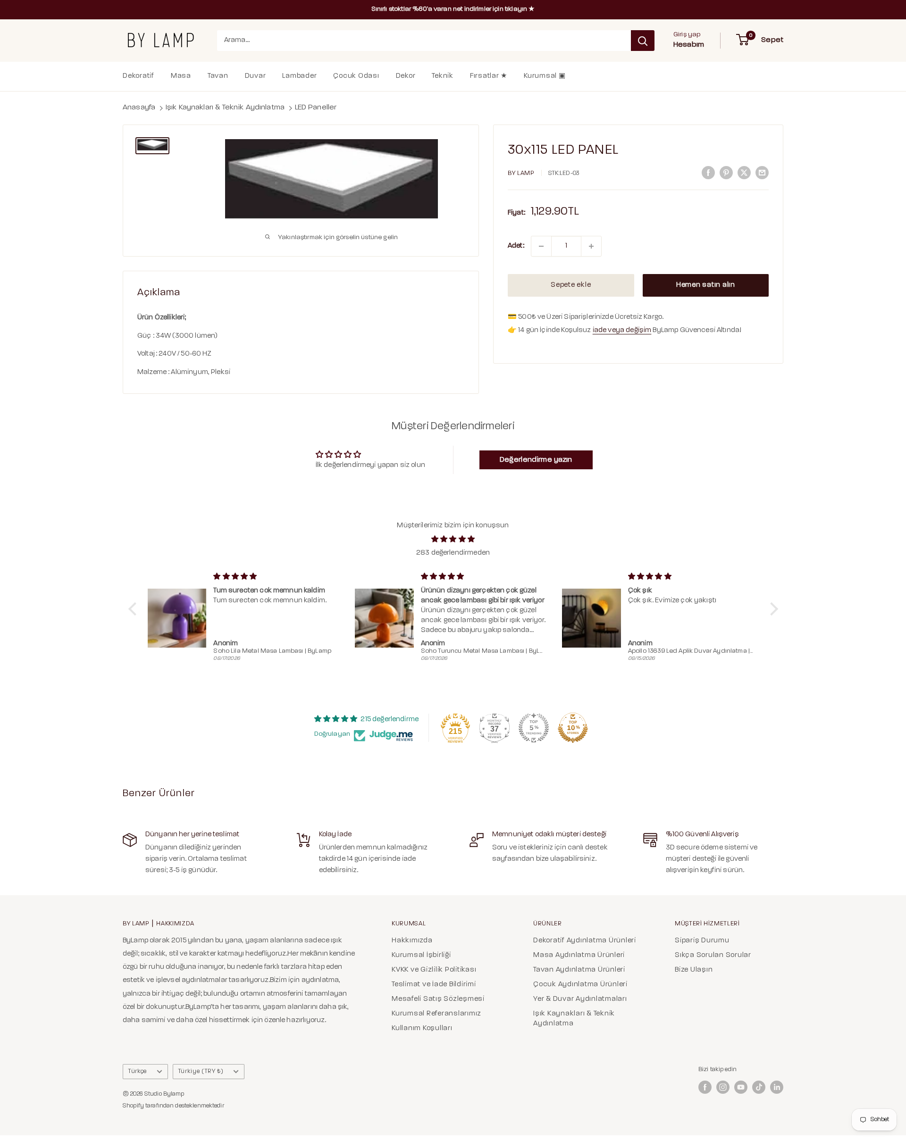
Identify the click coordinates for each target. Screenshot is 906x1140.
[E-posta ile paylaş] (762, 173)
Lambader (299, 76)
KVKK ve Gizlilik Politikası (434, 970)
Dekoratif (138, 76)
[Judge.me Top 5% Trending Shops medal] (534, 728)
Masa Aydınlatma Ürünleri (579, 955)
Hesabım (688, 45)
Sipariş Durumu (702, 940)
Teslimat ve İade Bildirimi (434, 984)
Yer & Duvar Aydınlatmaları (580, 999)
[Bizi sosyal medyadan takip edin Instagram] (723, 1087)
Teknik (442, 76)
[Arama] (642, 40)
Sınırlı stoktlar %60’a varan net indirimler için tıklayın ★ (453, 9)
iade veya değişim (622, 330)
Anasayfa (139, 107)
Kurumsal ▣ (545, 76)
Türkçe (137, 1071)
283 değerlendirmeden (453, 553)
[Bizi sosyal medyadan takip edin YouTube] (740, 1087)
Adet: (516, 246)
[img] (453, 540)
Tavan (218, 76)
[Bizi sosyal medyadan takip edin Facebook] (705, 1087)
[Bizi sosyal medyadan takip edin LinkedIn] (776, 1087)
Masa (181, 76)
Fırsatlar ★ (488, 76)
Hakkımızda (412, 940)
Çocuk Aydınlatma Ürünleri (580, 984)
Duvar (255, 76)
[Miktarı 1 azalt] (541, 246)
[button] (134, 609)
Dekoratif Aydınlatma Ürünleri (584, 940)
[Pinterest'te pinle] (726, 173)
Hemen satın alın (705, 285)
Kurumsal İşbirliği (421, 955)
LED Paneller (316, 107)
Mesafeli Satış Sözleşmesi (438, 999)
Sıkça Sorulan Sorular (713, 955)
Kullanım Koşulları (422, 1028)
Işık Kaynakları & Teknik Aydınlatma (225, 107)
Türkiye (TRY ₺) (201, 1071)
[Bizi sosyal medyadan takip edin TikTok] (758, 1087)
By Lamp (521, 173)
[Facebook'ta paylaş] (708, 173)
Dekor (406, 76)
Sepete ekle (571, 285)
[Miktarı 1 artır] (591, 246)
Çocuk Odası (356, 76)
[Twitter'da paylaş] (744, 173)
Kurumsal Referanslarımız (436, 1013)
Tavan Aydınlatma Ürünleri (579, 970)
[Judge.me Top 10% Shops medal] (573, 728)
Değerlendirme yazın (536, 460)
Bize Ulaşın (694, 970)
